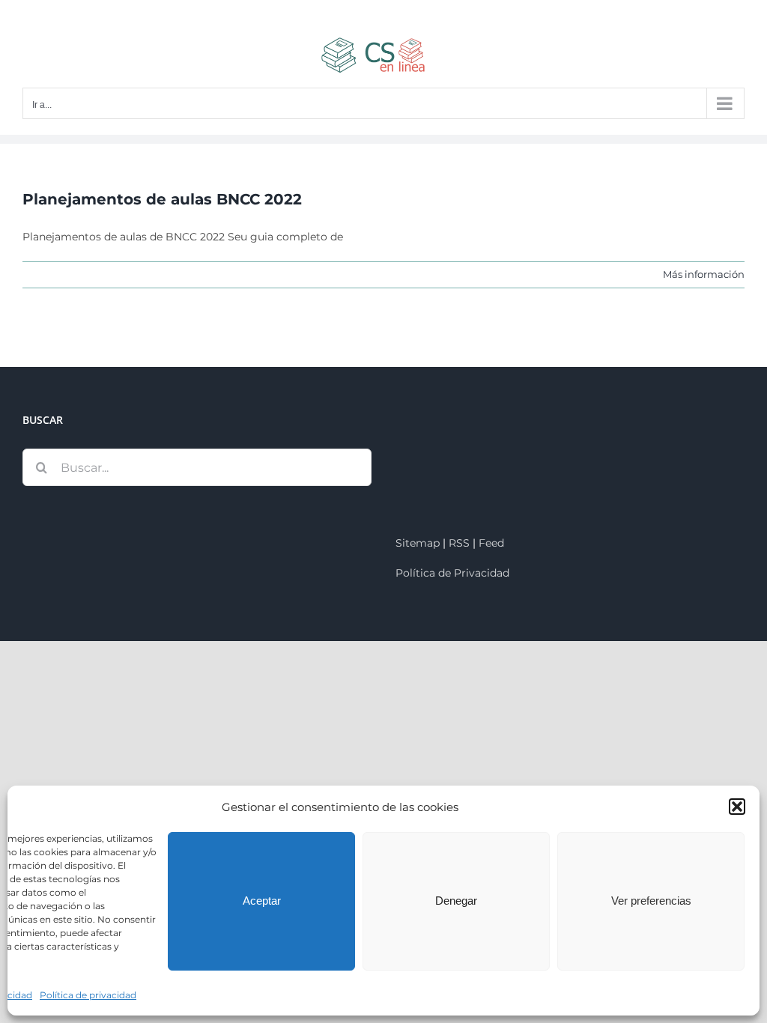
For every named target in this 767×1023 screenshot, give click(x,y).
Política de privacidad (88, 995)
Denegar (456, 900)
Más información (704, 274)
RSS (459, 543)
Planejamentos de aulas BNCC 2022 (162, 199)
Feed (491, 543)
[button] (737, 806)
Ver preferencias (651, 900)
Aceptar (262, 900)
